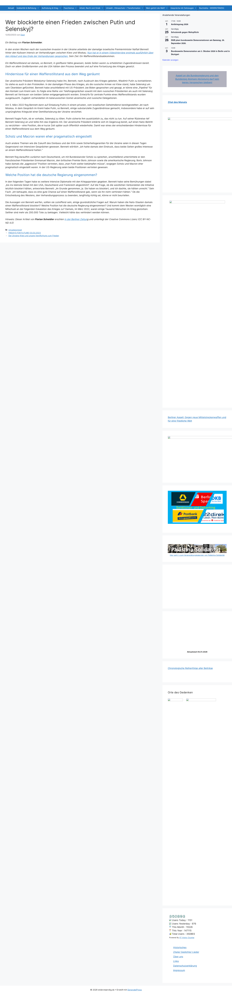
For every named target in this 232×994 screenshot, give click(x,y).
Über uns (178, 956)
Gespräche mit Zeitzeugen (182, 8)
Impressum (179, 970)
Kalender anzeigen (170, 59)
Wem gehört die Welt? (155, 8)
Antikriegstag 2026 (179, 24)
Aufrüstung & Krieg (50, 8)
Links (176, 961)
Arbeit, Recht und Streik (89, 8)
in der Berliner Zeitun (76, 219)
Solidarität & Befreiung (26, 8)
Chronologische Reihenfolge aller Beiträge (190, 668)
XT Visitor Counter (186, 938)
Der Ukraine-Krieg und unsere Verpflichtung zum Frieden (33, 235)
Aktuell (11, 8)
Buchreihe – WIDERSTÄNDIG (211, 8)
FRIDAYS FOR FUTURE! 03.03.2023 (24, 233)
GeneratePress (134, 989)
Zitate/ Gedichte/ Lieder (186, 952)
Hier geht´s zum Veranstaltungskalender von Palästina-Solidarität (197, 555)
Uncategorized (15, 230)
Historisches (179, 947)
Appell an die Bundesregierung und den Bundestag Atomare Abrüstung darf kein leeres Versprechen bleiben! (197, 79)
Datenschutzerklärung (185, 965)
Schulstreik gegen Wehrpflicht (185, 32)
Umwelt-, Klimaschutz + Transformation (123, 8)
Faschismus (69, 8)
